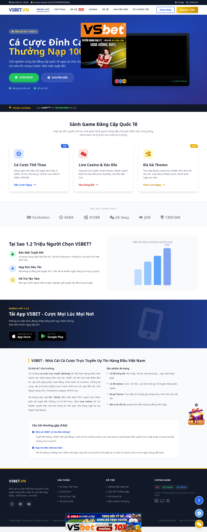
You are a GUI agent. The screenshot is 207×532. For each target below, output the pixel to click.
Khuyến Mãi (121, 9)
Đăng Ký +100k (187, 9)
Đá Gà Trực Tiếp (68, 496)
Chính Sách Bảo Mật (167, 520)
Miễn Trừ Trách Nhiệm (188, 520)
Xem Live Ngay (152, 184)
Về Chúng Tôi (141, 9)
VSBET (19, 10)
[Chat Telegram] (199, 513)
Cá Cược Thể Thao (69, 486)
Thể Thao (59, 9)
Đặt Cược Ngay (23, 184)
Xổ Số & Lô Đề (66, 501)
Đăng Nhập (165, 9)
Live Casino (65, 491)
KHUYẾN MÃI (59, 77)
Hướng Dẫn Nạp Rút (118, 486)
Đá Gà (76, 9)
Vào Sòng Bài (86, 184)
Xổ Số (105, 9)
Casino (93, 9)
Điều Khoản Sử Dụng (118, 501)
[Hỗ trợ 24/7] (199, 524)
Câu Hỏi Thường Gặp (118, 491)
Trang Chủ (42, 9)
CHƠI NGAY (26, 77)
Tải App (180, 2)
